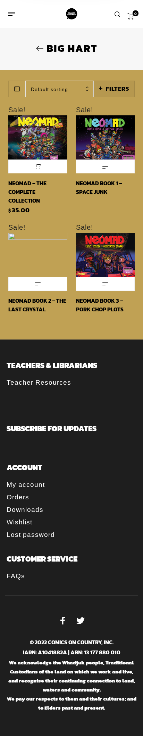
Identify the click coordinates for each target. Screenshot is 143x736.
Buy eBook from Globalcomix (105, 166)
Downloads (25, 509)
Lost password (31, 534)
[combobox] (59, 89)
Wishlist (19, 522)
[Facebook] (63, 620)
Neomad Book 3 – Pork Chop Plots (100, 304)
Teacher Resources (39, 382)
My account (26, 484)
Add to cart (37, 166)
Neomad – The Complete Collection (27, 192)
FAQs (16, 576)
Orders (18, 497)
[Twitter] (80, 620)
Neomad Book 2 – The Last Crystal (37, 304)
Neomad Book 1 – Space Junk (99, 187)
